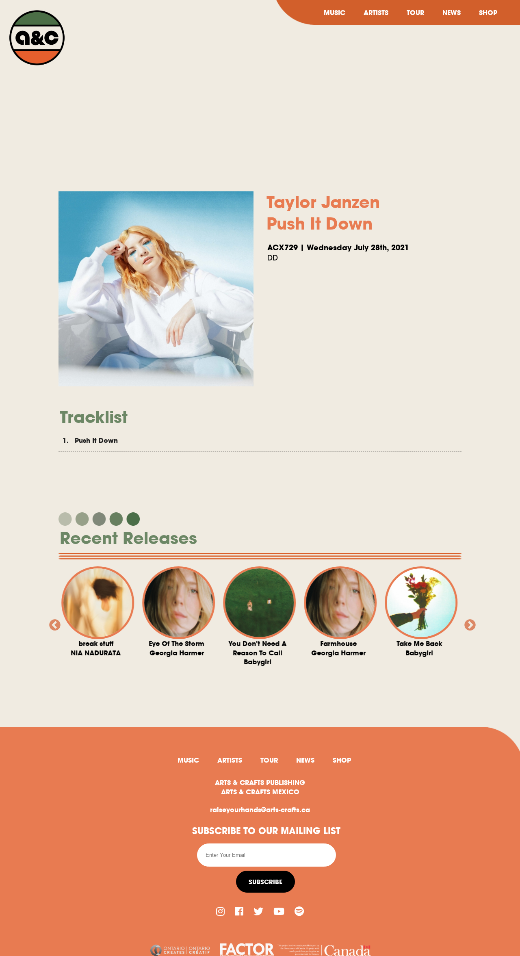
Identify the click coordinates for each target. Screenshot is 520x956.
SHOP (488, 12)
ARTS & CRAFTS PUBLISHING (260, 782)
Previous (52, 623)
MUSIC (334, 12)
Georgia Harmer (113, 648)
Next (468, 623)
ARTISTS (376, 12)
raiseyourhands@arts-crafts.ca (260, 809)
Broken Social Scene (436, 666)
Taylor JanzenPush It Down (323, 212)
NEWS (451, 12)
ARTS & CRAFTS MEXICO (260, 791)
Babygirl (194, 652)
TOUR (415, 12)
